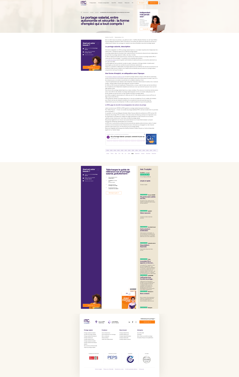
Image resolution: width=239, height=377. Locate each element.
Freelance (104, 330)
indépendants (110, 339)
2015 (147, 150)
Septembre (137, 153)
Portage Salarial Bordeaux (125, 336)
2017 (140, 150)
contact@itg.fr (115, 321)
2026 (107, 150)
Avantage (139, 334)
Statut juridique (105, 337)
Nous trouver (123, 330)
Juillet (129, 153)
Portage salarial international (90, 336)
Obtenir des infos (90, 52)
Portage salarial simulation (90, 332)
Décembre (154, 153)
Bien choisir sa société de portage (144, 336)
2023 (118, 150)
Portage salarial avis (88, 337)
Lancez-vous (90, 67)
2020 (129, 150)
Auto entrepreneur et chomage (109, 334)
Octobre (142, 153)
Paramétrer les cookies (119, 369)
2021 (126, 150)
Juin (125, 153)
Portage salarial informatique (90, 342)
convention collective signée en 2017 (115, 76)
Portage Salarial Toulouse (125, 339)
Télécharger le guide (113, 192)
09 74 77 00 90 (115, 322)
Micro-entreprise (105, 336)
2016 (144, 150)
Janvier (107, 153)
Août (132, 153)
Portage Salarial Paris (124, 332)
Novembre (148, 153)
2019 (133, 150)
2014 (151, 150)
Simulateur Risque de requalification (145, 337)
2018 (136, 150)
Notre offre (114, 2)
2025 (111, 150)
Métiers (85, 344)
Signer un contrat (91, 49)
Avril (119, 153)
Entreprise (120, 2)
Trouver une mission (89, 54)
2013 (154, 150)
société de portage (111, 60)
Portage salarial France (89, 339)
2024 (115, 150)
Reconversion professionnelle (90, 345)
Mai (122, 153)
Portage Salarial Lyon (124, 334)
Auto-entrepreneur (106, 332)
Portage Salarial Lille (124, 337)
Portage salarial (93, 2)
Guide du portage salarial (89, 347)
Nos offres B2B (140, 332)
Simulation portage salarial (103, 2)
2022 (122, 150)
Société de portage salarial (90, 334)
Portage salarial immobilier (90, 341)
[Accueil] (81, 12)
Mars (116, 153)
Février (112, 153)
